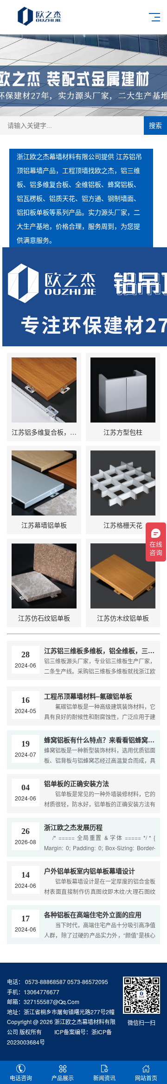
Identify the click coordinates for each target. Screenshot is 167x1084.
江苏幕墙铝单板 (44, 524)
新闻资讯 (104, 1078)
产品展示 (62, 1078)
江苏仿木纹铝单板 (123, 617)
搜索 (155, 125)
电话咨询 (21, 1078)
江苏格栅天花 (122, 524)
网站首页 (146, 1078)
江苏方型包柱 (122, 431)
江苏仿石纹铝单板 (44, 617)
